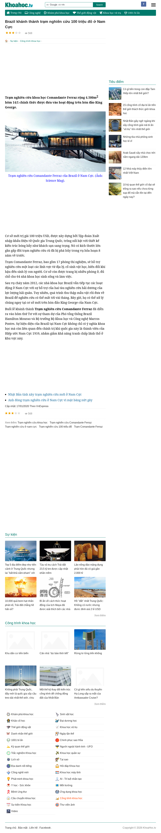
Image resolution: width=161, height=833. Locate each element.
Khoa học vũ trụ (112, 12)
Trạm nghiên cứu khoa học (32, 422)
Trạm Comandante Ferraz (88, 426)
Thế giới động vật (86, 12)
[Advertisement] (55, 69)
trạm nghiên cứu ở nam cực (21, 426)
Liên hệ (33, 827)
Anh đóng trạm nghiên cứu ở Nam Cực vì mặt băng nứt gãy (50, 400)
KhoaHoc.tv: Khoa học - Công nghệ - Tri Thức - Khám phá (22, 5)
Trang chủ (16, 12)
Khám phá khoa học (58, 12)
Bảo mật (22, 827)
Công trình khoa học (30, 41)
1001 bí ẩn (133, 12)
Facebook (45, 827)
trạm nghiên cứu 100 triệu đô (55, 426)
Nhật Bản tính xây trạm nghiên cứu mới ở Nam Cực (45, 394)
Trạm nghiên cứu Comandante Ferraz (71, 422)
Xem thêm (100, 615)
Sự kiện (14, 41)
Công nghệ (34, 12)
